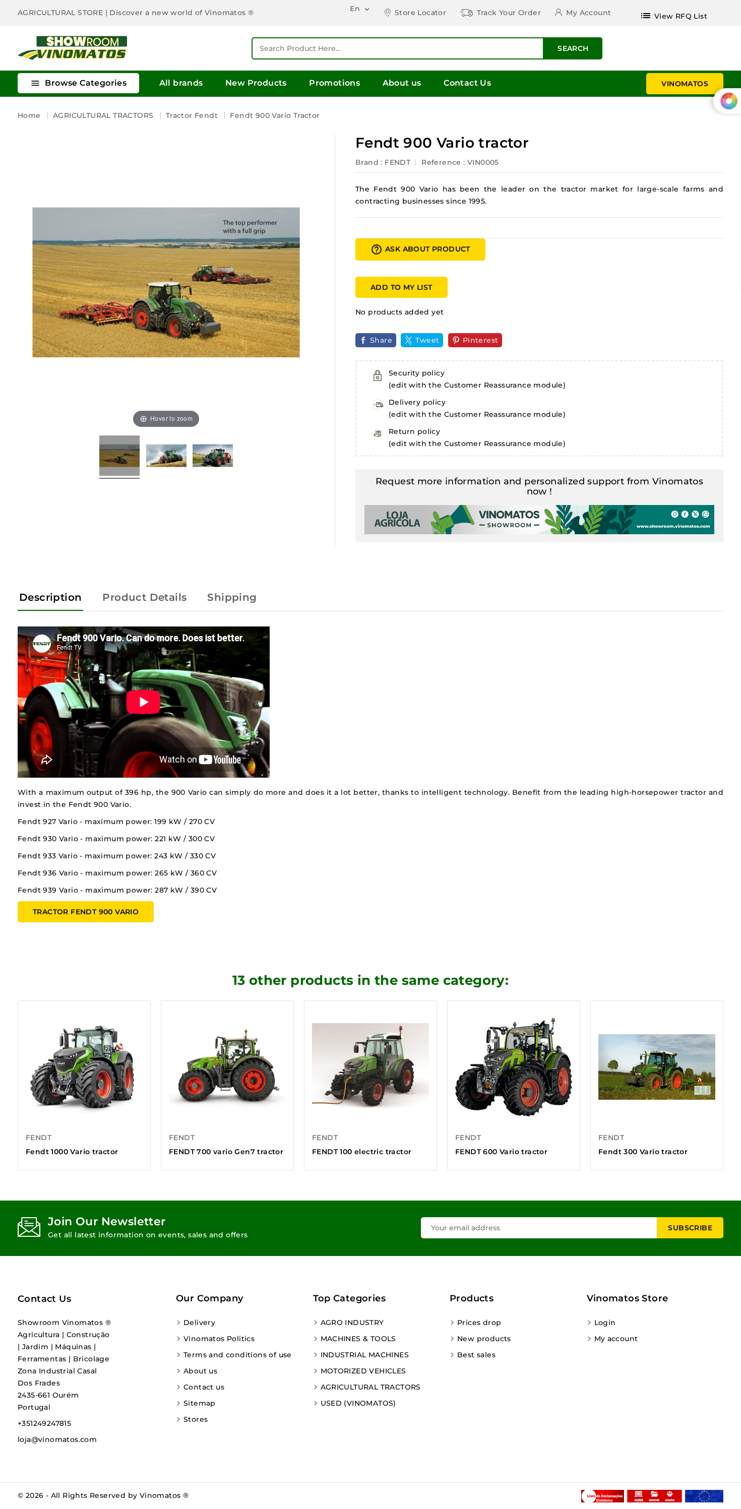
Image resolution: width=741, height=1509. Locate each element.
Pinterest (481, 340)
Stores (195, 1419)
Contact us (44, 1298)
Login (605, 1322)
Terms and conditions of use (237, 1354)
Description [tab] (50, 597)
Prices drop (479, 1322)
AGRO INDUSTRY (352, 1322)
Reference (441, 162)
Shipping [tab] (232, 597)
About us (402, 83)
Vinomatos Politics (219, 1338)
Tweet (427, 340)
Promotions (334, 83)
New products (484, 1338)
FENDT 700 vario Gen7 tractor (226, 1151)
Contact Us (467, 83)
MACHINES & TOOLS (358, 1338)
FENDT (397, 162)
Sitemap (199, 1403)
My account (616, 1338)
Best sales (476, 1354)
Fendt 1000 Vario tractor (72, 1151)
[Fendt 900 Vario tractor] (119, 457)
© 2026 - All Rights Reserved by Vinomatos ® (103, 1495)
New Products (256, 83)
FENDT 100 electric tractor (361, 1151)
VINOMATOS (684, 83)
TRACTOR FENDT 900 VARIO (86, 911)
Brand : (369, 162)
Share (381, 340)
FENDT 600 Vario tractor (501, 1151)
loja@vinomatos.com (57, 1439)
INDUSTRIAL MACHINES (365, 1354)
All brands (181, 83)
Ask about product (420, 249)
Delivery (199, 1322)
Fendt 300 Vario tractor (643, 1151)
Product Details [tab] (144, 597)
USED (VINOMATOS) (358, 1403)
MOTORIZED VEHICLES (363, 1370)
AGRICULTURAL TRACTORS (371, 1387)
